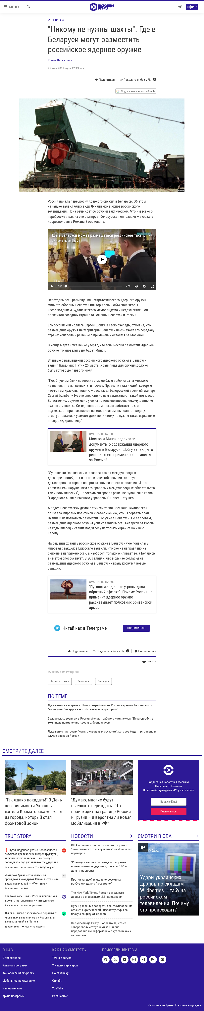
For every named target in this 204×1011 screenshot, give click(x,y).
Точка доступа (62, 958)
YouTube (57, 988)
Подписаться (136, 628)
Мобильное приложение (18, 981)
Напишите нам (12, 988)
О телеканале (11, 958)
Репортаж (56, 20)
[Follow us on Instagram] (134, 959)
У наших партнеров (65, 965)
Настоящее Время (68, 241)
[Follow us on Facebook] (106, 959)
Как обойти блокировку (18, 973)
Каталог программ (14, 965)
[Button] (105, 79)
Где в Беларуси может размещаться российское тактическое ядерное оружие (118, 235)
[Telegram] (180, 7)
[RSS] (153, 959)
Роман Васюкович (60, 60)
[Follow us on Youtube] (124, 959)
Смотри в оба (155, 836)
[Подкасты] (162, 959)
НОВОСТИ (82, 836)
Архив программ (13, 996)
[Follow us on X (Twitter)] (115, 959)
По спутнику (60, 973)
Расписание (60, 996)
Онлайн (57, 981)
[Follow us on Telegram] (143, 959)
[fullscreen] (152, 286)
